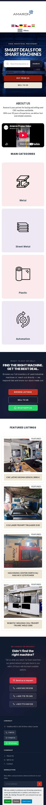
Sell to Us (23, 400)
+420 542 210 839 (24, 688)
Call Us (11, 732)
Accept (7, 801)
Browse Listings (23, 392)
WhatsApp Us (25, 408)
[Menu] (20, 30)
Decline (16, 801)
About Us (10, 756)
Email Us (11, 738)
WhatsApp (12, 743)
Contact (10, 764)
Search (36, 64)
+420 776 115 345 (24, 696)
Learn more (27, 801)
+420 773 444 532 (24, 704)
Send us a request (24, 680)
